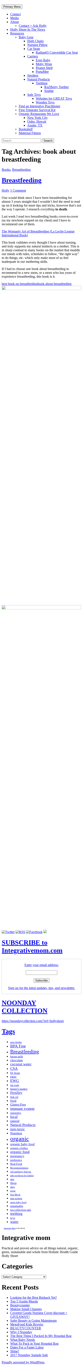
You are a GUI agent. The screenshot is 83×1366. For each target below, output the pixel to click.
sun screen (16, 1198)
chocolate (16, 1060)
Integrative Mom (10, 1228)
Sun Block (15, 1195)
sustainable (16, 1206)
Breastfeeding (21, 169)
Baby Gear (26, 37)
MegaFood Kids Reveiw (26, 1324)
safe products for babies (22, 1175)
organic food (20, 1152)
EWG (14, 1081)
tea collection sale (20, 1209)
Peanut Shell (44, 68)
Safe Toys (34, 94)
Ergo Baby (43, 60)
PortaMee (42, 71)
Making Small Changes (26, 1309)
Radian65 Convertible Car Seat (57, 52)
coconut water (20, 1064)
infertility (15, 1113)
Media (14, 18)
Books (6, 169)
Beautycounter (20, 1305)
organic (19, 1138)
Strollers (32, 75)
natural (14, 1121)
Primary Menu (12, 6)
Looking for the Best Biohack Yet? (33, 1297)
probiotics (16, 1160)
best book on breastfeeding (20, 284)
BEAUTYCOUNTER (25, 1328)
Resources (17, 33)
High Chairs (35, 41)
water (14, 1222)
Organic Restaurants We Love (39, 114)
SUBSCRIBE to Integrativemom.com (32, 946)
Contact (15, 14)
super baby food (18, 1202)
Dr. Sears (15, 1072)
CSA (14, 1068)
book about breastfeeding (55, 284)
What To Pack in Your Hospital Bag (34, 1343)
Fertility (16, 1093)
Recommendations (19, 1168)
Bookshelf (26, 129)
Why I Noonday (21, 1332)
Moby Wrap (44, 64)
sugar (13, 1191)
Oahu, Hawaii (36, 121)
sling (12, 1187)
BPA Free (18, 1046)
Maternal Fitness (30, 133)
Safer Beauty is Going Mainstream (33, 1320)
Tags (8, 1031)
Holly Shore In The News (27, 29)
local (14, 1117)
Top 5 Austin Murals (24, 1301)
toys (12, 1217)
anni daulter (16, 1042)
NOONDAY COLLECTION (24, 1006)
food (13, 1100)
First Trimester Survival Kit (37, 110)
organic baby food (22, 1144)
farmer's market (18, 1088)
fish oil (14, 1097)
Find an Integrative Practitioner (39, 106)
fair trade (14, 1085)
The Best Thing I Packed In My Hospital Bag (41, 1336)
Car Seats (33, 48)
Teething (41, 83)
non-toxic (17, 1129)
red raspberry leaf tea (20, 1172)
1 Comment (18, 190)
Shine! (14, 1351)
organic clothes (19, 1148)
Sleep (13, 1183)
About (14, 22)
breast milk (16, 1056)
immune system (22, 1108)
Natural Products (38, 79)
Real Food (16, 1163)
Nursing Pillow (37, 45)
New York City (37, 117)
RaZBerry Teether (56, 87)
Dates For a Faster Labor (27, 1347)
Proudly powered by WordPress (23, 1362)
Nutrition (16, 1133)
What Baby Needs (22, 1340)
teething (16, 1214)
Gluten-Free (18, 1104)
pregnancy (17, 1156)
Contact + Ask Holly (33, 25)
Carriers (32, 56)
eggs (13, 1076)
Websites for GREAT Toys (54, 98)
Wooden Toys (45, 102)
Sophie (49, 91)
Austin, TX (35, 125)
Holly (5, 190)
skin (12, 1179)
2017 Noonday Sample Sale (29, 1355)
